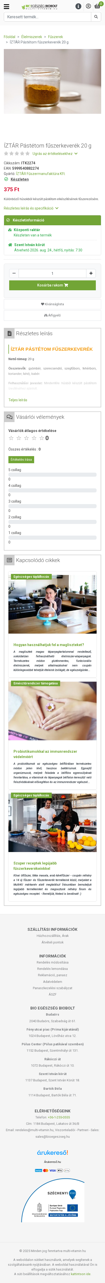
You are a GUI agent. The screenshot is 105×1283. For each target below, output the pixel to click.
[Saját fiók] (88, 6)
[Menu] (78, 6)
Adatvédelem (52, 982)
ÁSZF (53, 994)
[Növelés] (91, 273)
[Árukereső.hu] (52, 1154)
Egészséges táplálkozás (31, 577)
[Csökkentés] (14, 273)
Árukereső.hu (52, 1161)
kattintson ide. (81, 1274)
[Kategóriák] (6, 7)
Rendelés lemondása (52, 969)
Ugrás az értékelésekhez (53, 154)
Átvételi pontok (52, 942)
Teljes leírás (17, 400)
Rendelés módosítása (53, 962)
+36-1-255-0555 (59, 1117)
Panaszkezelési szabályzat (52, 988)
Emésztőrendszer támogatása (36, 683)
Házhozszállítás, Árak (53, 936)
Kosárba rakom (50, 285)
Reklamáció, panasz (52, 975)
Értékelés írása (21, 459)
